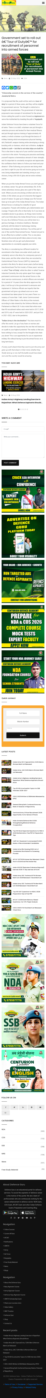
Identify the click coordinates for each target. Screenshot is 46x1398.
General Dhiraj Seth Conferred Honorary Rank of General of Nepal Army (27, 806)
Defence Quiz (9, 1315)
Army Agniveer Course (12, 1291)
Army (6, 1250)
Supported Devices (35, 1384)
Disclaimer (22, 1384)
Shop (6, 1319)
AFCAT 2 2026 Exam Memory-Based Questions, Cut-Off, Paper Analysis (25, 901)
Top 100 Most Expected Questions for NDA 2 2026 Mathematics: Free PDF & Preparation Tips (28, 833)
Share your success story (12, 1303)
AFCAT (6, 1238)
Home (4, 18)
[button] (18, 409)
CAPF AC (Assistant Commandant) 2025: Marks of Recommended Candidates (27, 842)
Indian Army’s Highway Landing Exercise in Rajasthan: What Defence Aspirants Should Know (21, 402)
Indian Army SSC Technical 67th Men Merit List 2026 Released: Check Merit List (27, 885)
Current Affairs (9, 1233)
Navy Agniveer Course (11, 1287)
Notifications (8, 1242)
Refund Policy (31, 1387)
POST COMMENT (10, 463)
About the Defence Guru (12, 1282)
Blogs (6, 1270)
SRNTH (6, 1246)
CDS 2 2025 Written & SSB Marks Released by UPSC (21, 1364)
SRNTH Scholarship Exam (13, 1299)
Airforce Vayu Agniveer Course (14, 1295)
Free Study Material (11, 1262)
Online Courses (9, 1229)
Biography (7, 1258)
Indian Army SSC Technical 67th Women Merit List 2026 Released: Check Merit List (27, 877)
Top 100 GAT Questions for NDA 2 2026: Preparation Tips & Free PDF (26, 893)
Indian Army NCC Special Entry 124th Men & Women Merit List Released (28, 763)
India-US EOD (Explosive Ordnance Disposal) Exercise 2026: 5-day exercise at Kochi (28, 868)
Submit (23, 735)
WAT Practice (8, 1311)
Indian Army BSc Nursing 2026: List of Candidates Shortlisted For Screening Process (26, 851)
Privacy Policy (17, 1387)
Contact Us (8, 1323)
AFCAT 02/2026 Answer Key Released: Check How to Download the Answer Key (28, 860)
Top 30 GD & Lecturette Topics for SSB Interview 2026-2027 (26, 789)
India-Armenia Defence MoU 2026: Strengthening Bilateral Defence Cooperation (25, 823)
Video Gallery (8, 1307)
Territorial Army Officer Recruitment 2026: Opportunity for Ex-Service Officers (27, 814)
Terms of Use (10, 1384)
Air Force (7, 1254)
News (6, 1266)
